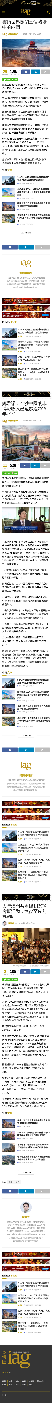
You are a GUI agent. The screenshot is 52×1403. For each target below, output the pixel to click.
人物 (17, 1381)
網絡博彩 (40, 1381)
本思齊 (20, 336)
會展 (10, 1182)
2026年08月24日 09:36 (26, 224)
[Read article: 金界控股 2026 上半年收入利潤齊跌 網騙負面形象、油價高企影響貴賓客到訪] (8, 192)
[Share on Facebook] (25, 72)
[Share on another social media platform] (45, 72)
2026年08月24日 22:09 (26, 209)
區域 (24, 1384)
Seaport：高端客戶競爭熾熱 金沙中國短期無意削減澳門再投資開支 (33, 1134)
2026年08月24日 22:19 (26, 198)
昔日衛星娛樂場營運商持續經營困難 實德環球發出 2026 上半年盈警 (33, 1158)
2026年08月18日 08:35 (26, 1163)
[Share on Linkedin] (35, 72)
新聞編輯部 (13, 33)
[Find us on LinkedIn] (6, 1395)
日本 (17, 1384)
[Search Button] (48, 12)
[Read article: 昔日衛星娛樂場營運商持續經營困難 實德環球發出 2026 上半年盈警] (8, 1159)
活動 (4, 1384)
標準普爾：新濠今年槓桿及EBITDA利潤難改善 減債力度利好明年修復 (33, 1146)
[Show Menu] (3, 12)
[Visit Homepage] (26, 12)
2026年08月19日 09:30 (26, 1150)
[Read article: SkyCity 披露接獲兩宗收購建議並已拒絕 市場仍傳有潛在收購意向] (8, 180)
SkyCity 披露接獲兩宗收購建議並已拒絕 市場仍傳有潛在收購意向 (33, 178)
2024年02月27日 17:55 (28, 923)
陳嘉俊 (11, 923)
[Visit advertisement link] (26, 3)
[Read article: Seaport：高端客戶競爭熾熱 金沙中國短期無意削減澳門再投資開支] (8, 1135)
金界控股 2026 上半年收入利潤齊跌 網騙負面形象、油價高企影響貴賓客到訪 (33, 192)
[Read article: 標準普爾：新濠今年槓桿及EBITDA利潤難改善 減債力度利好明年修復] (8, 1147)
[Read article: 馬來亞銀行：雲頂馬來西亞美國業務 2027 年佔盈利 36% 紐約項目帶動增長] (8, 218)
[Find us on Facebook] (2, 1395)
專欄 (24, 1381)
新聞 (4, 1381)
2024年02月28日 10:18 (32, 420)
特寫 (10, 1381)
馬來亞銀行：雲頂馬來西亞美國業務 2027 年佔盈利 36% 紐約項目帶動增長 (33, 218)
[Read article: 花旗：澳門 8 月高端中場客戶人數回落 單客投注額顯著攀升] (8, 206)
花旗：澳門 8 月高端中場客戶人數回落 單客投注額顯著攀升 (33, 204)
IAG (10, 1372)
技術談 (31, 1381)
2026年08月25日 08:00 (26, 183)
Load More (26, 233)
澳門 (17, 1182)
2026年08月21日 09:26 (26, 1138)
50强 (30, 1384)
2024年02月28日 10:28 (32, 33)
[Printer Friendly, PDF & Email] (10, 79)
